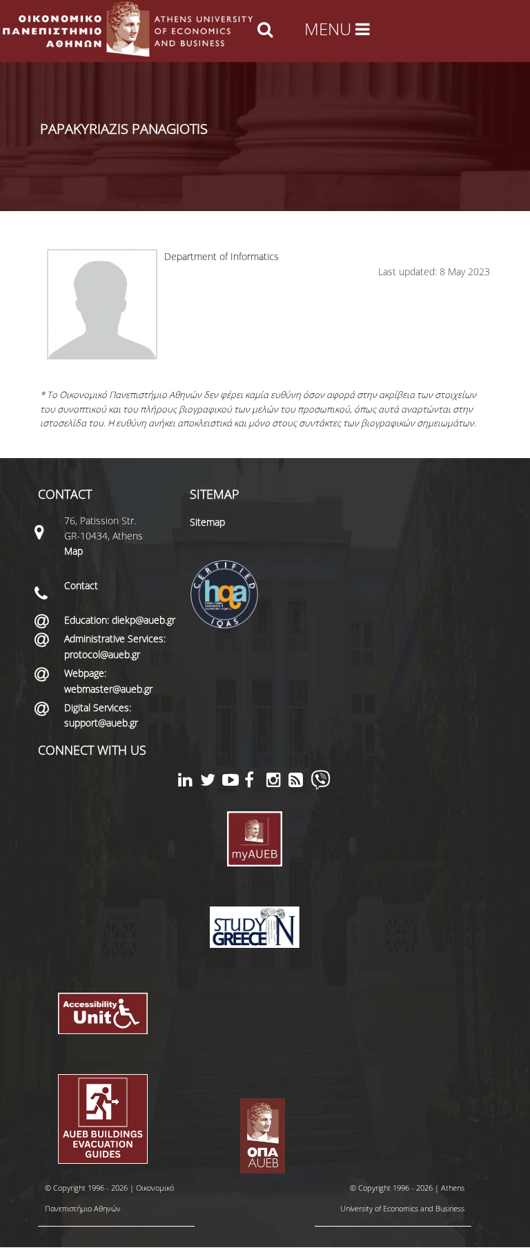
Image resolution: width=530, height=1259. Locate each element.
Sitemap (207, 521)
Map (73, 550)
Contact (81, 585)
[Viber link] (321, 786)
